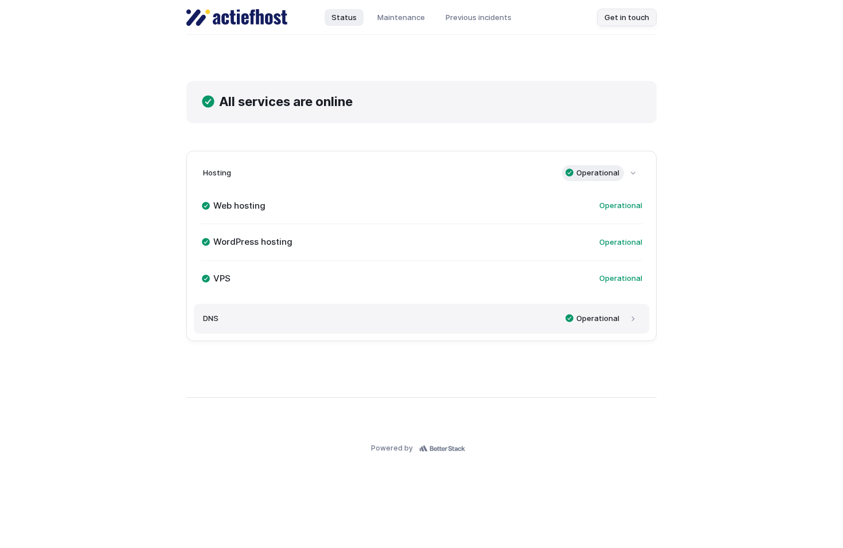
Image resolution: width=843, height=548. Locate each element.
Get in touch (626, 17)
